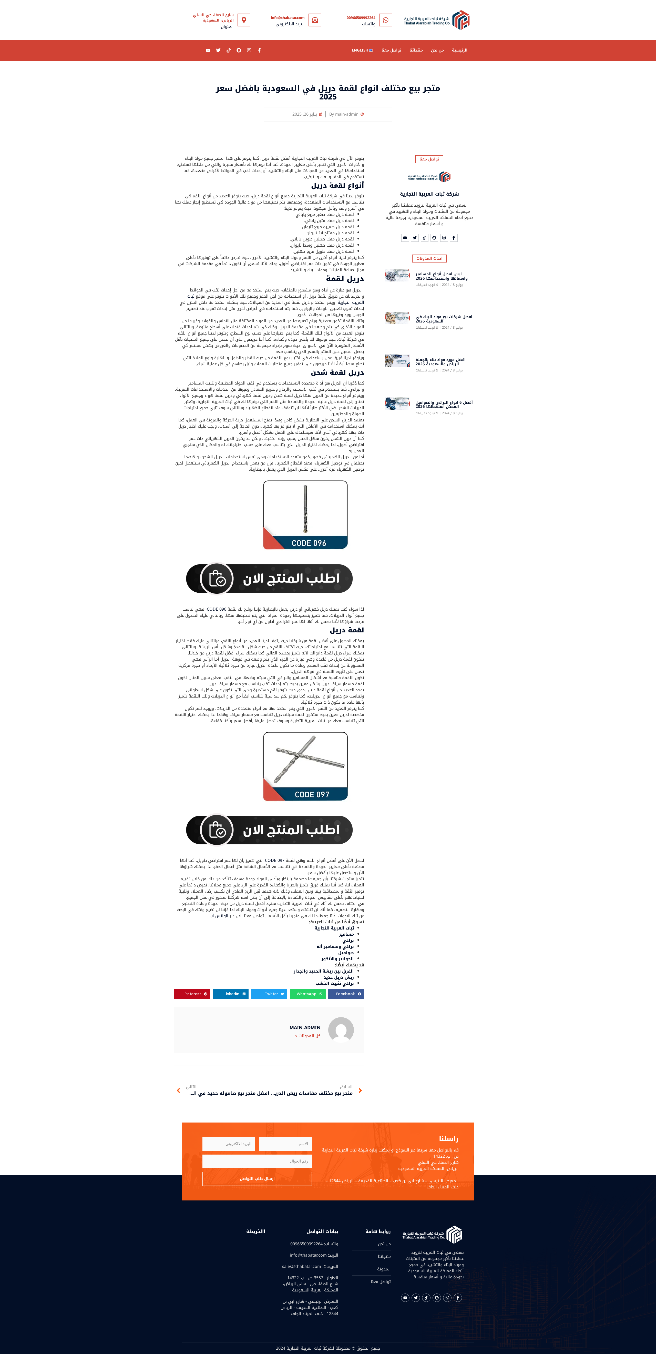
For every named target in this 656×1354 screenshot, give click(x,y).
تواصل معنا (391, 50)
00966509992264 (361, 17)
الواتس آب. (218, 916)
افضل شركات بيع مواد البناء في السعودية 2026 (444, 319)
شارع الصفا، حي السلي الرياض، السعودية (213, 18)
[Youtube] (208, 50)
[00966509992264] (385, 20)
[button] (346, 994)
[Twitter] (218, 50)
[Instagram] (249, 50)
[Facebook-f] (259, 50)
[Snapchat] (238, 50)
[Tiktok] (228, 50)
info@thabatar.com (288, 17)
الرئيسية (459, 50)
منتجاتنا (416, 50)
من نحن (437, 50)
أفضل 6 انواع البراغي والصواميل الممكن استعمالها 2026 (444, 404)
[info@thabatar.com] (315, 20)
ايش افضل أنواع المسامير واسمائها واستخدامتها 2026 (442, 276)
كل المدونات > (308, 1036)
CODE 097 (274, 860)
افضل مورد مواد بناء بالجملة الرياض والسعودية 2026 (441, 362)
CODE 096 (216, 609)
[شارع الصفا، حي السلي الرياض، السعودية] (244, 20)
